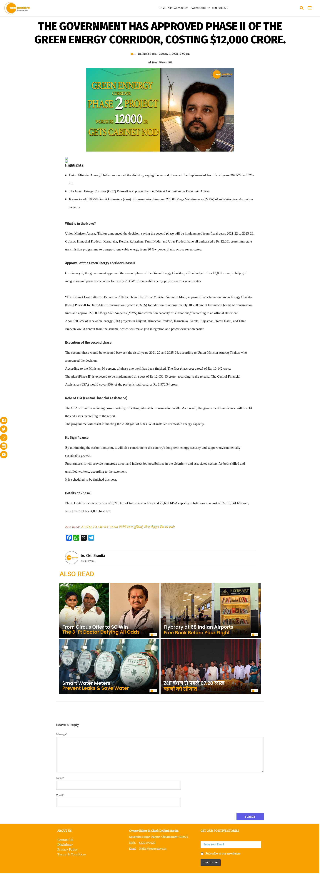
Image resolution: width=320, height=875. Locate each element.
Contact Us (65, 840)
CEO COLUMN (220, 7)
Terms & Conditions (71, 854)
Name (60, 777)
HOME (162, 7)
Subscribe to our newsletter (222, 853)
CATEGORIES (198, 7)
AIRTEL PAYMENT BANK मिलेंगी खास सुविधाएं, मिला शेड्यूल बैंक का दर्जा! (128, 527)
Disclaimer (65, 844)
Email (60, 795)
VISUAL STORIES (178, 7)
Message (61, 734)
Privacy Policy (67, 849)
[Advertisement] (33, 182)
